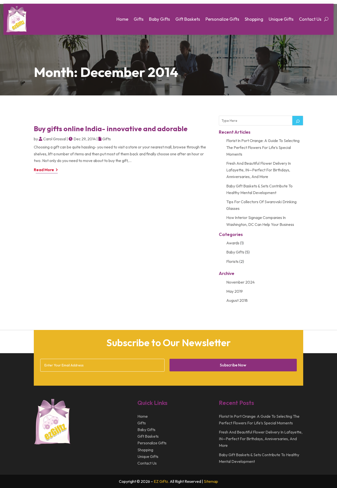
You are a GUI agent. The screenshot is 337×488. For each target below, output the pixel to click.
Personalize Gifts (222, 19)
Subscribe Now (233, 364)
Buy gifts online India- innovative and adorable (110, 128)
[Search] (297, 121)
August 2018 (237, 300)
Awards (232, 242)
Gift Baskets (187, 19)
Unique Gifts (281, 19)
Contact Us (310, 19)
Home (122, 19)
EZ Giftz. (161, 481)
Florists (232, 261)
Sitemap (211, 481)
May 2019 (234, 291)
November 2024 (240, 282)
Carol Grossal (54, 138)
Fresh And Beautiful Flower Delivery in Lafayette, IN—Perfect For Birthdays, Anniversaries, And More (258, 170)
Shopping (254, 19)
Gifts (139, 19)
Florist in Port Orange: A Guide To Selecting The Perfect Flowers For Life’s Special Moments (263, 147)
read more (44, 169)
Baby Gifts (159, 19)
